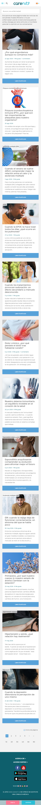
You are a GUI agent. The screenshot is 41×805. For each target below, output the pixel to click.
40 (23, 742)
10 (6, 742)
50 (28, 742)
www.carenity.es (14, 792)
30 (17, 742)
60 (34, 742)
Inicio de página (31, 730)
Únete (12, 802)
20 (12, 742)
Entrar (28, 802)
